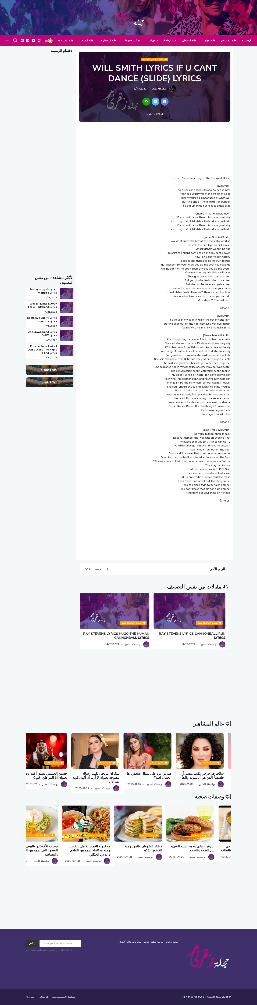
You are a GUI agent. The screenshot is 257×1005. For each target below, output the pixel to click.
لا (90, 569)
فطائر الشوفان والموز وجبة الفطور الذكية (160, 848)
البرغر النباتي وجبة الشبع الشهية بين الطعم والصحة (209, 848)
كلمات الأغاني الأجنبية (153, 59)
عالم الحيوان (189, 40)
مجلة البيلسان (213, 996)
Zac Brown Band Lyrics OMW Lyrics (42, 333)
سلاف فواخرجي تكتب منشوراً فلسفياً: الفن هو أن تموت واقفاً (210, 775)
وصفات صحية (209, 796)
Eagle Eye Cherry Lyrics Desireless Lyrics (42, 319)
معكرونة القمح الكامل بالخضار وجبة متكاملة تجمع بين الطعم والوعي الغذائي (105, 850)
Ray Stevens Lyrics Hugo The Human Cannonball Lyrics (119, 635)
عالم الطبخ (87, 40)
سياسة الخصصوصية (63, 996)
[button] (15, 40)
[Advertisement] (154, 148)
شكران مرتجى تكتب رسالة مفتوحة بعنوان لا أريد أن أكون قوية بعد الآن (103, 777)
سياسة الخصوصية (35, 950)
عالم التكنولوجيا (107, 40)
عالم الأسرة (67, 40)
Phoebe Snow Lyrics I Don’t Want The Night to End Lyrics (42, 350)
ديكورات (153, 40)
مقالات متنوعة (132, 40)
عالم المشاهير (228, 40)
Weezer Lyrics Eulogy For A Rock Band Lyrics (42, 305)
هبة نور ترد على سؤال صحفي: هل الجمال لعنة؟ (156, 775)
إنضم (32, 943)
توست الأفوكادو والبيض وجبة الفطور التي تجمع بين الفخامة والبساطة (54, 850)
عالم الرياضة (170, 40)
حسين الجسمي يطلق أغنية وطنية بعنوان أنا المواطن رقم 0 (51, 775)
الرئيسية (247, 40)
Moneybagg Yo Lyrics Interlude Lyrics (43, 291)
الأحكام (44, 996)
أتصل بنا (30, 996)
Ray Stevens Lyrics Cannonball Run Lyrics (195, 635)
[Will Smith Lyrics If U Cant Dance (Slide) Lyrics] (165, 102)
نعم (97, 569)
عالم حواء (209, 40)
